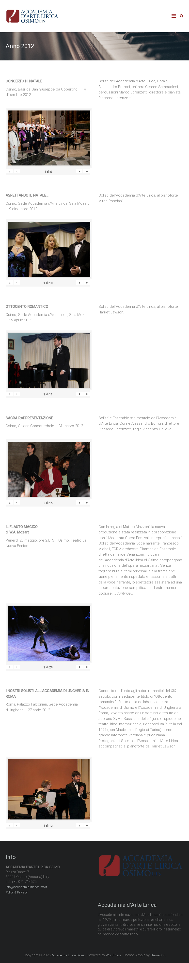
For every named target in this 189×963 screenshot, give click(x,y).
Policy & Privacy (17, 892)
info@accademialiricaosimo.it (26, 887)
